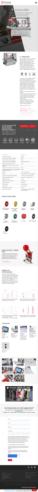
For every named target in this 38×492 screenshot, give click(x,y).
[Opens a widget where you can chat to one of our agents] (34, 490)
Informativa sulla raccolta (9, 490)
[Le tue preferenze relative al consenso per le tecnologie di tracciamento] (37, 369)
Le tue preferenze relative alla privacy (23, 490)
